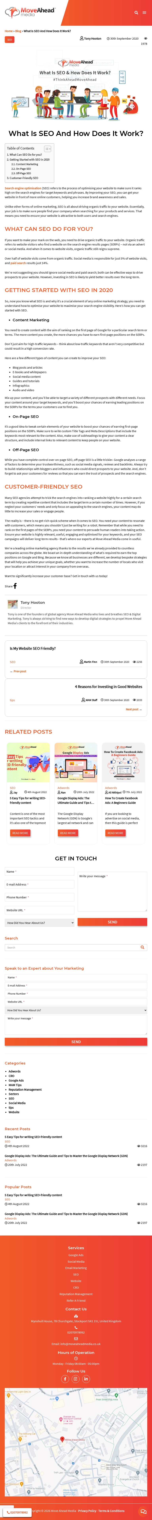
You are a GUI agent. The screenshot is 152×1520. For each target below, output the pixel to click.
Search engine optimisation (23, 188)
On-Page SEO (23, 168)
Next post (132, 709)
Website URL (16, 910)
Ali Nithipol (115, 792)
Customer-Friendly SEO (24, 178)
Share (9, 586)
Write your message (93, 876)
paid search (18, 263)
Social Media (17, 1103)
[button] (144, 12)
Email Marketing (76, 1268)
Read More (20, 833)
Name (11, 871)
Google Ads (16, 1080)
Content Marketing (27, 164)
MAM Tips (15, 1085)
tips (11, 1107)
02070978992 (19, 1512)
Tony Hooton (93, 38)
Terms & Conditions (111, 1511)
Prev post (20, 671)
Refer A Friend (76, 1300)
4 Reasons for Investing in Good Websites (108, 686)
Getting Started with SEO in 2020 (30, 159)
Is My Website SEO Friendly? (33, 648)
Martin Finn (90, 662)
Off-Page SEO (23, 173)
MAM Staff (91, 700)
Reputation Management (25, 1089)
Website (14, 1112)
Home (9, 31)
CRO (11, 1076)
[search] (142, 947)
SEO (11, 1098)
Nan (63, 792)
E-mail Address (17, 884)
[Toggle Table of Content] (45, 149)
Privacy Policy (87, 1511)
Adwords (15, 1071)
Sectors (14, 1094)
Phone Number (18, 897)
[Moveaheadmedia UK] (30, 13)
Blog (18, 31)
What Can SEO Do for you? (26, 154)
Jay (15, 792)
